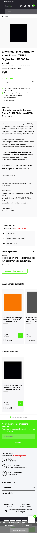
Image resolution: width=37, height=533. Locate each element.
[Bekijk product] (20, 335)
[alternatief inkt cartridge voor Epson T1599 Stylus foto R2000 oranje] (13, 302)
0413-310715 (11, 233)
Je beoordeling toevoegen (14, 271)
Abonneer (18, 443)
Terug (6, 16)
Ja (18, 525)
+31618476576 (12, 243)
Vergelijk (7, 82)
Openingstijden (21, 228)
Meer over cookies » (19, 530)
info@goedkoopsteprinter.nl (16, 238)
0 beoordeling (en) (14, 68)
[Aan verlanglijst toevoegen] (33, 82)
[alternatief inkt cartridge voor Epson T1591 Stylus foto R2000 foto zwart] (13, 370)
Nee (27, 525)
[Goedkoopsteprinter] (8, 6)
